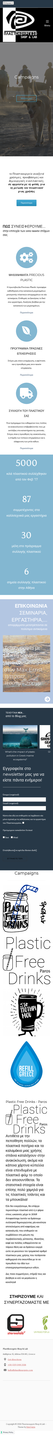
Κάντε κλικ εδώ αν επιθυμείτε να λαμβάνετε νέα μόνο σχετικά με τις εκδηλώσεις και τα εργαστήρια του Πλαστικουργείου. (24, 819)
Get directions (14, 1359)
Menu (47, 25)
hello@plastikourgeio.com (20, 1370)
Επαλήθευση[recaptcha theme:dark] (20, 850)
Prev (6, 1324)
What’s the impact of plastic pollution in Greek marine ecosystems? (20, 755)
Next (46, 1324)
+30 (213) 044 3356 (17, 1364)
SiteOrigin (30, 1427)
